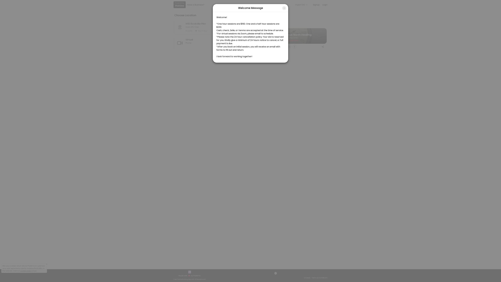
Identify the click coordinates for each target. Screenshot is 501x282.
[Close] (284, 8)
